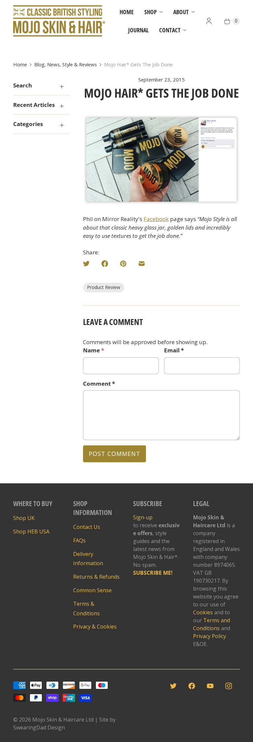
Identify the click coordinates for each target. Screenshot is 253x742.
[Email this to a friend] (143, 265)
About (181, 12)
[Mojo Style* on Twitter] (175, 688)
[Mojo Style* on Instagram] (230, 688)
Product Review (103, 287)
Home (127, 12)
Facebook (156, 219)
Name (93, 350)
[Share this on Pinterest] (125, 265)
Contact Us (86, 527)
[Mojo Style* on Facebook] (193, 688)
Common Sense (92, 590)
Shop (150, 12)
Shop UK (24, 518)
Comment (99, 383)
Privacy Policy (209, 636)
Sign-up (143, 517)
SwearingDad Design (39, 727)
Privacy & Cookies (95, 626)
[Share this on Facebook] (107, 265)
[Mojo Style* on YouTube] (212, 688)
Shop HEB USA (31, 531)
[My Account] (209, 21)
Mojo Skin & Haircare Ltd (63, 719)
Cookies (203, 612)
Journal (138, 30)
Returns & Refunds (96, 576)
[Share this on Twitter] (90, 265)
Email (174, 350)
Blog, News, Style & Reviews (65, 64)
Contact (170, 30)
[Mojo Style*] (59, 21)
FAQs (79, 540)
